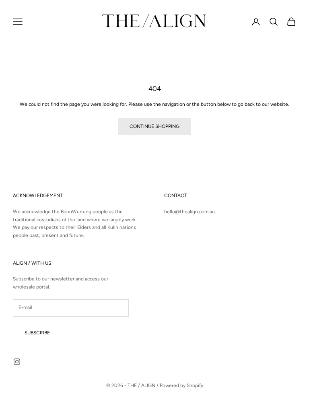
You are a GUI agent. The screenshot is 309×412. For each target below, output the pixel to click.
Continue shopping (154, 126)
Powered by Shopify (181, 385)
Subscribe (37, 333)
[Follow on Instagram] (17, 362)
